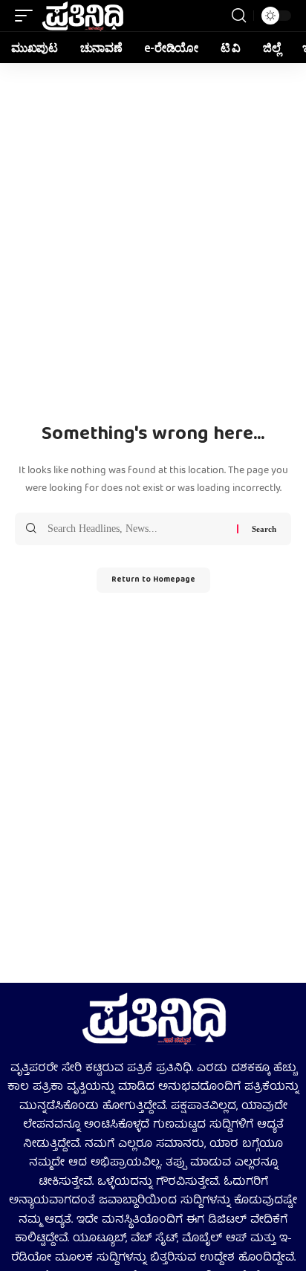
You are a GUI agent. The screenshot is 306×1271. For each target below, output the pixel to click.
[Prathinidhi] (82, 15)
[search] (239, 15)
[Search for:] (136, 529)
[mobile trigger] (27, 15)
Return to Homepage (153, 580)
